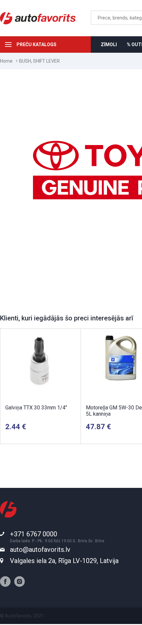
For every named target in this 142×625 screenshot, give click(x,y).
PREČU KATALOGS (36, 44)
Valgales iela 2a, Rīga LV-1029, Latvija (64, 561)
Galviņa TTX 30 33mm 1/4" (36, 407)
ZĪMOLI (109, 44)
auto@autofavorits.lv (40, 549)
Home (6, 61)
